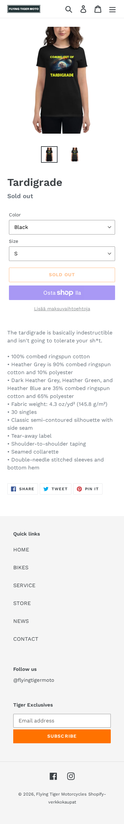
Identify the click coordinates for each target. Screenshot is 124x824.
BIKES (20, 567)
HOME (21, 549)
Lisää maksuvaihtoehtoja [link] (62, 308)
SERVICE (24, 585)
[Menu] (112, 9)
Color (15, 214)
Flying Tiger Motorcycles (61, 794)
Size (13, 241)
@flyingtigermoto (33, 680)
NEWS (21, 621)
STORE (22, 603)
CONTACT (25, 639)
